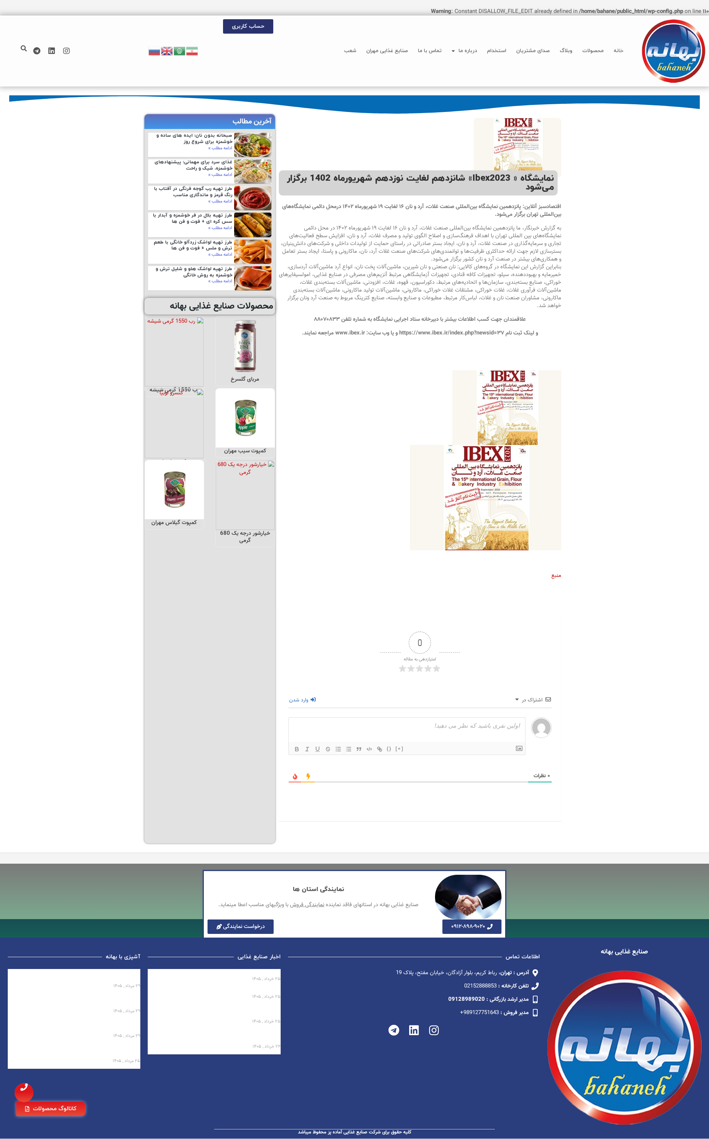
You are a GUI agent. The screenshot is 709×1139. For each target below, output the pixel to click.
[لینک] (379, 749)
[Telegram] (37, 51)
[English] (167, 51)
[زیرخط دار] (317, 749)
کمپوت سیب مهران (245, 451)
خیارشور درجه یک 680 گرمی (245, 537)
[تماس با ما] (24, 1093)
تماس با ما (430, 50)
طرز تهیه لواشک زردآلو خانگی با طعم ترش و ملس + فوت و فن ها (193, 245)
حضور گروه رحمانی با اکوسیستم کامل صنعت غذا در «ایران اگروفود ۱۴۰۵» (219, 1011)
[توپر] (297, 749)
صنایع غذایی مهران (387, 50)
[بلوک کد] (369, 749)
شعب (350, 50)
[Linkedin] (51, 51)
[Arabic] (180, 51)
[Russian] (154, 51)
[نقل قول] (359, 749)
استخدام (496, 50)
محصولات (593, 50)
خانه (618, 50)
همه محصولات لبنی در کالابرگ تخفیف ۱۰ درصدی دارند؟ (214, 972)
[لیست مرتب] (338, 749)
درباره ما (468, 50)
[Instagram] (66, 51)
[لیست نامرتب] (348, 749)
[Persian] (192, 51)
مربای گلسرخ (245, 379)
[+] (399, 748)
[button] (24, 48)
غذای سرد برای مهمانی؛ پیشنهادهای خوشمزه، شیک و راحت (193, 165)
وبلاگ (566, 50)
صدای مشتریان (533, 50)
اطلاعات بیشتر (245, 367)
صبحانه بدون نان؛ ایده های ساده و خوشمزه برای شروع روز (194, 138)
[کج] (307, 749)
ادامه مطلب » (220, 148)
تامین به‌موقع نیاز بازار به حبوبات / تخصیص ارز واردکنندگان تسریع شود (223, 1036)
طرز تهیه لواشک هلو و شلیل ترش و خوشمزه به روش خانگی (193, 272)
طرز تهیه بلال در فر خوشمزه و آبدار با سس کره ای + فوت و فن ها (192, 218)
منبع (556, 575)
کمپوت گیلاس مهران (174, 522)
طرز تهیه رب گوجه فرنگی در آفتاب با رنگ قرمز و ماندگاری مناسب (193, 192)
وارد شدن (299, 700)
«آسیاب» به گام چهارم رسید (247, 990)
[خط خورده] (328, 749)
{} (389, 748)
